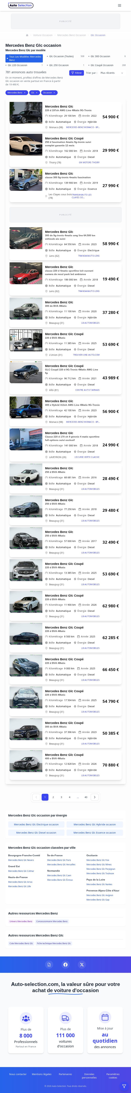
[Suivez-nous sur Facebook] (65, 965)
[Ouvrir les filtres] (124, 1086)
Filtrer (78, 72)
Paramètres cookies (113, 1076)
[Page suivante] (95, 797)
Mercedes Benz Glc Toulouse (100, 873)
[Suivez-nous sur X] (82, 965)
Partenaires (65, 1074)
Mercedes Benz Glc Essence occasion (95, 832)
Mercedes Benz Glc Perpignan (100, 869)
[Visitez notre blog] (49, 965)
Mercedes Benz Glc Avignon (99, 895)
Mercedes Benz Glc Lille (19, 886)
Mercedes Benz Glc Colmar (21, 871)
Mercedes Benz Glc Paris (59, 860)
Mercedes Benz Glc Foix (97, 860)
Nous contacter (18, 1074)
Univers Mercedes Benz (21, 921)
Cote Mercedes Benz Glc (21, 943)
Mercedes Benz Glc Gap (97, 899)
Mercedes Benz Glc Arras (20, 882)
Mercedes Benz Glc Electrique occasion (36, 824)
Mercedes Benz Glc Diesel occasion (36, 832)
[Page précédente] (36, 797)
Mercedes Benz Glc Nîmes (99, 864)
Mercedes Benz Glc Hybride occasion (95, 824)
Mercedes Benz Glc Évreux (60, 880)
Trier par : (91, 72)
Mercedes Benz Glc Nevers (21, 860)
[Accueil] (27, 35)
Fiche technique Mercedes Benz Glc (54, 943)
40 (86, 797)
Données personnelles (89, 1076)
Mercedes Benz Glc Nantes (99, 884)
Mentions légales (42, 1074)
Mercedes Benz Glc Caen (59, 875)
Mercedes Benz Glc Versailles (61, 864)
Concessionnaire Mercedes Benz (52, 921)
